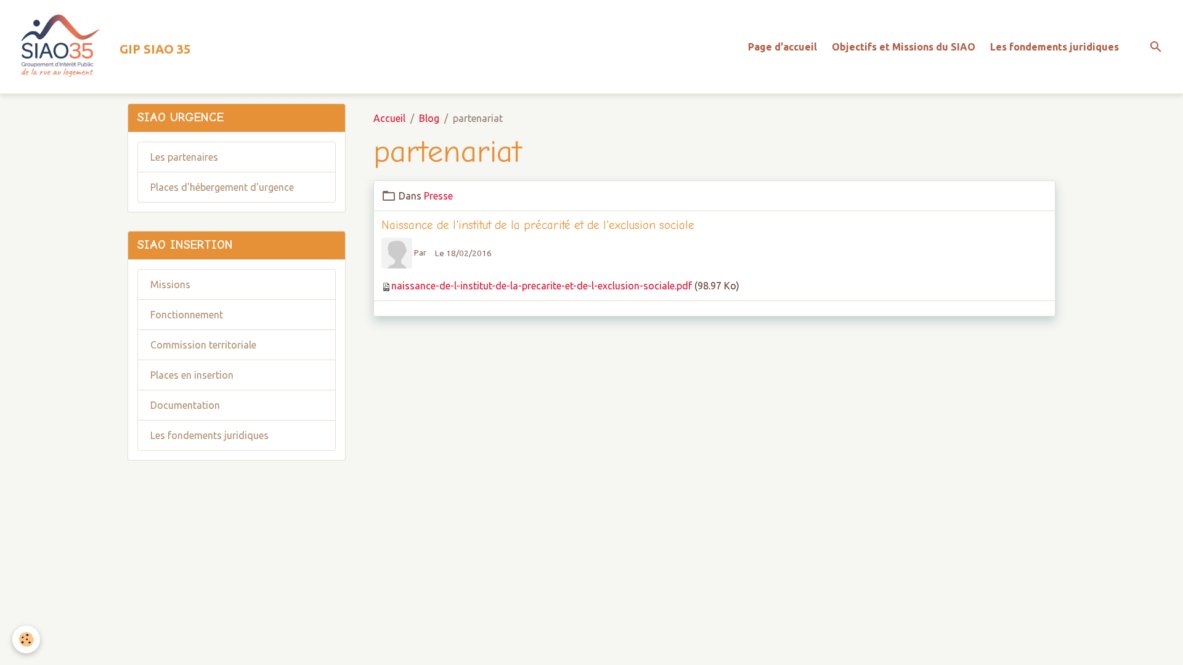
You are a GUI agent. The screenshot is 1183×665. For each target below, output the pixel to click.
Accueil (389, 118)
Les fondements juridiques (1054, 46)
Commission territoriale (203, 344)
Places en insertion (192, 375)
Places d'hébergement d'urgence (222, 187)
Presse (438, 195)
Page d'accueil (782, 46)
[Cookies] (26, 639)
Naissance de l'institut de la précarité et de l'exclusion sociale (537, 225)
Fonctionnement (186, 314)
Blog (429, 118)
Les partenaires (184, 157)
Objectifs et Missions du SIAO (903, 46)
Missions (170, 284)
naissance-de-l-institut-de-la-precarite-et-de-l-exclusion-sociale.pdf (541, 285)
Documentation (185, 405)
